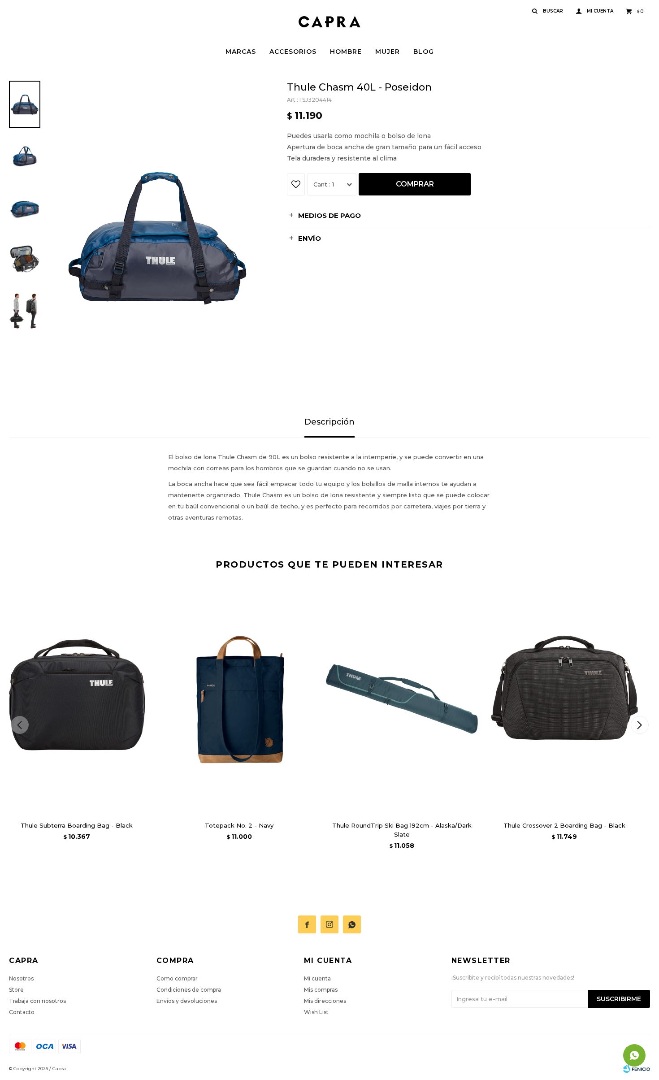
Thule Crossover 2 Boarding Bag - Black (564, 825)
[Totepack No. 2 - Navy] (239, 699)
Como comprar (177, 978)
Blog (423, 52)
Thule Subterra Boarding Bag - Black (77, 825)
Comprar (415, 184)
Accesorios (292, 52)
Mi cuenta (317, 978)
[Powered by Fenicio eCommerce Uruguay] (636, 1069)
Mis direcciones (325, 1001)
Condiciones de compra (188, 989)
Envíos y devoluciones (186, 1001)
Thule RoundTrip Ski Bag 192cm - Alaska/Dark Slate (402, 830)
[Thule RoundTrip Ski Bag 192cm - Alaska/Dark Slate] (402, 699)
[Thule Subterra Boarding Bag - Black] (77, 699)
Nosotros (21, 978)
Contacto (22, 1012)
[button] (639, 725)
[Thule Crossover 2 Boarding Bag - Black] (565, 699)
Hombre (346, 52)
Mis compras (321, 989)
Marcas (240, 52)
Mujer (387, 52)
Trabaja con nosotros (37, 1001)
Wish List (316, 1012)
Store (16, 989)
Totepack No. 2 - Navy (239, 825)
